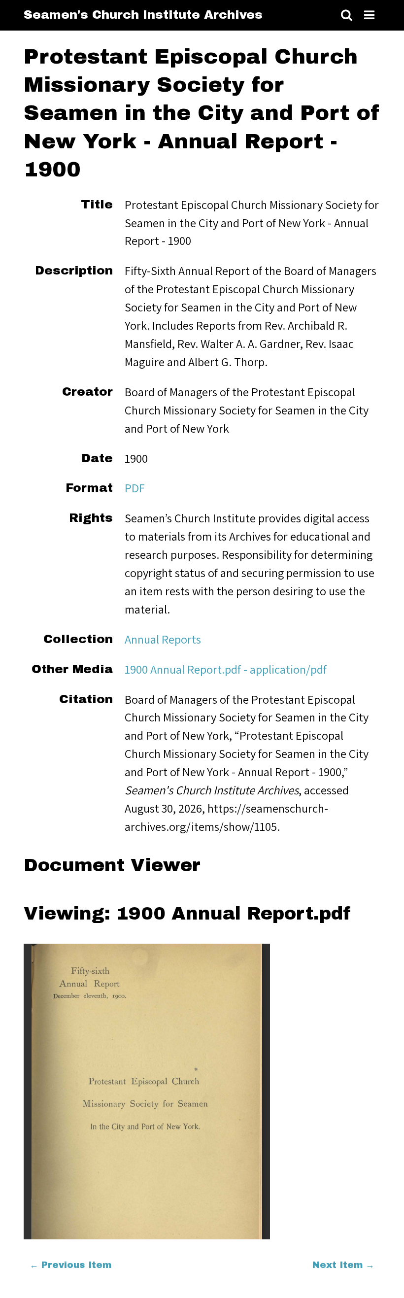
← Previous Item (70, 1265)
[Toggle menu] (369, 15)
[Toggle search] (346, 15)
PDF (135, 488)
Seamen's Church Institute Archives (143, 14)
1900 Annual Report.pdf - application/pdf (226, 669)
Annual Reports (163, 639)
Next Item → (343, 1265)
